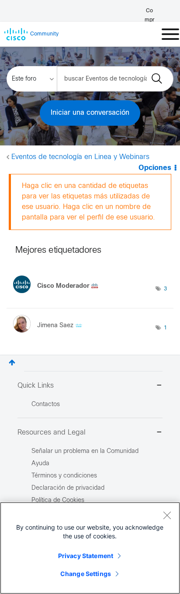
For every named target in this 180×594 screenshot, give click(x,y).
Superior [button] (12, 362)
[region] (90, 548)
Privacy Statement (85, 555)
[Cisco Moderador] (59, 295)
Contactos (45, 404)
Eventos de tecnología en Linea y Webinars (80, 157)
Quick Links (35, 385)
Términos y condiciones (64, 476)
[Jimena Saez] (51, 334)
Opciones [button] (154, 168)
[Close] (167, 515)
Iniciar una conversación (90, 113)
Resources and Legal (51, 432)
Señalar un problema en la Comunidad (84, 451)
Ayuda (40, 464)
